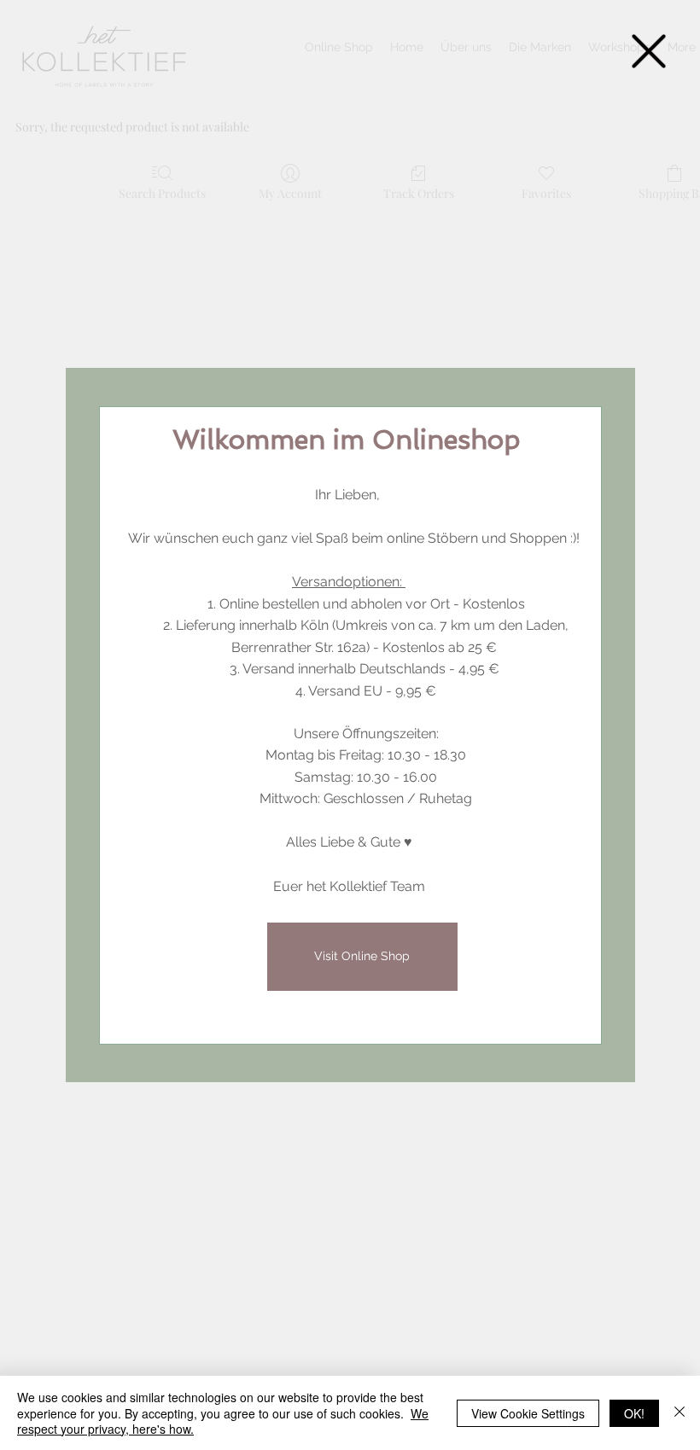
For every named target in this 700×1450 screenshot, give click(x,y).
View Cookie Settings (528, 1413)
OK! (634, 1413)
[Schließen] (679, 1412)
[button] (649, 51)
